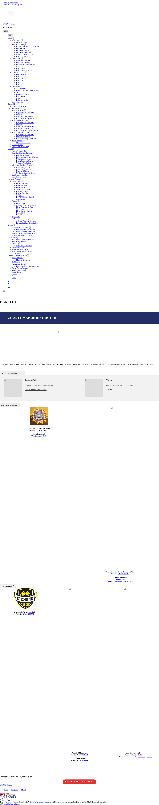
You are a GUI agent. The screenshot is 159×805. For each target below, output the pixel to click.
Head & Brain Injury (23, 193)
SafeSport (19, 195)
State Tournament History (20, 147)
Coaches (10, 149)
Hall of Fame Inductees (24, 70)
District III (19, 80)
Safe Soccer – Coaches (20, 175)
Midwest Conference (23, 143)
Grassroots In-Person (23, 167)
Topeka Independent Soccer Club (120, 581)
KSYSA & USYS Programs (17, 255)
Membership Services (19, 241)
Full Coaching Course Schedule (27, 157)
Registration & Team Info (25, 113)
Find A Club (20, 48)
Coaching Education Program (22, 153)
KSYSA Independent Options (22, 219)
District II (19, 78)
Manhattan (141, 757)
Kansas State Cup (18, 110)
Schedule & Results (23, 137)
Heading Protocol (22, 191)
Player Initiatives (22, 183)
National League (17, 141)
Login (10, 16)
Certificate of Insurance (24, 246)
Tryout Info (16, 217)
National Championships (24, 116)
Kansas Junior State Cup (20, 132)
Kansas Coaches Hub (19, 151)
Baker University (22, 100)
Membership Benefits (23, 52)
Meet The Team (21, 42)
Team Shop (11, 14)
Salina (149, 757)
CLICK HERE (42, 430)
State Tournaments (14, 108)
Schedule (19, 115)
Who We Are (16, 40)
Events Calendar (17, 102)
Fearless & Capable (23, 94)
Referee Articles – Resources (22, 235)
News (6, 790)
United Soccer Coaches (24, 159)
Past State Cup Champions (25, 118)
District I (19, 76)
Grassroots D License (23, 169)
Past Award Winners (23, 62)
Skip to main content (11, 3)
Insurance (15, 243)
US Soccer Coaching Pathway (22, 165)
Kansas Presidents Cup (20, 120)
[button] (5, 31)
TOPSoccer (20, 209)
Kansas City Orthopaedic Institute (27, 90)
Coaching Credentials (23, 163)
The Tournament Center (20, 249)
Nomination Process (23, 60)
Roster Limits (20, 187)
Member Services (18, 44)
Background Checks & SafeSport (23, 231)
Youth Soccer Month (19, 270)
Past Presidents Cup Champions (27, 130)
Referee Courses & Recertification (23, 233)
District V (19, 84)
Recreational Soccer (19, 264)
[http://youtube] (9, 287)
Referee (10, 225)
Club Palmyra (120, 579)
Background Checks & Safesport (27, 46)
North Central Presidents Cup (26, 127)
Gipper (18, 98)
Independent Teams (18, 248)
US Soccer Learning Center (25, 173)
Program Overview (22, 155)
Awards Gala (16, 58)
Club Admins (12, 237)
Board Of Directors (18, 72)
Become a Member (22, 50)
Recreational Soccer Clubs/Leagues (28, 266)
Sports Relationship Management (41, 802)
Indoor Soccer (17, 272)
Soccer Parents (17, 181)
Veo (17, 92)
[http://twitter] (8, 283)
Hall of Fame (20, 68)
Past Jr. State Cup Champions (26, 139)
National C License (22, 171)
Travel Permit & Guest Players (22, 251)
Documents (16, 253)
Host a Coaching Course (24, 161)
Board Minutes (21, 74)
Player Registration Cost (24, 207)
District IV (19, 82)
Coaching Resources (19, 177)
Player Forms (20, 203)
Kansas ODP (12, 104)
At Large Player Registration (26, 205)
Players (14, 201)
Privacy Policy (5, 800)
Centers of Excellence (19, 106)
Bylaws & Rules (21, 56)
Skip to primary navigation (13, 5)
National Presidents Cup (24, 128)
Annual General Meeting (24, 54)
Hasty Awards (21, 96)
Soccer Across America (20, 268)
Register (10, 12)
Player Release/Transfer (24, 211)
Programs (14, 790)
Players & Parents (14, 179)
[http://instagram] (8, 285)
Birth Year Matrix (22, 185)
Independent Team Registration (27, 223)
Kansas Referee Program (20, 227)
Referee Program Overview (25, 229)
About (10, 38)
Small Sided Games (23, 189)
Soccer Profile (21, 88)
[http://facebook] (8, 281)
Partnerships (16, 86)
